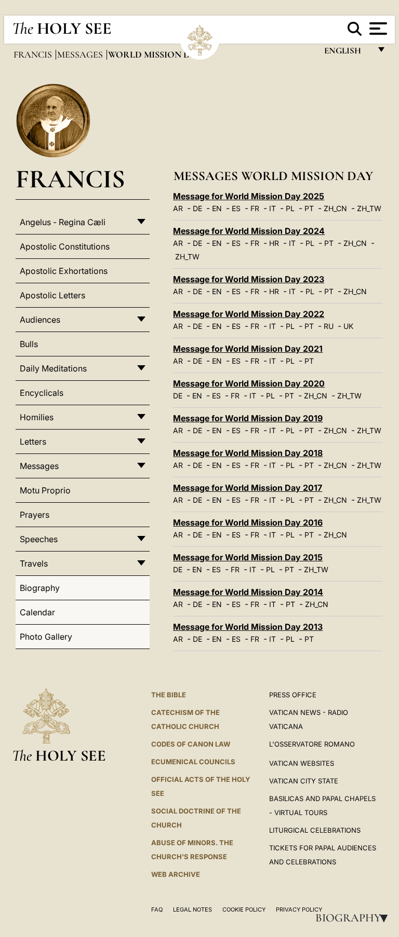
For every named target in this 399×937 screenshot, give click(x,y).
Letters (33, 441)
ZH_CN (335, 208)
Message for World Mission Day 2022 (248, 314)
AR (178, 208)
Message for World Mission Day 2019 (248, 418)
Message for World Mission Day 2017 (247, 488)
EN (217, 208)
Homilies (37, 417)
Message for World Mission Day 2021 (248, 348)
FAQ (157, 909)
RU (329, 326)
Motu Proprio (45, 490)
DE (197, 208)
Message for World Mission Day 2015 (248, 557)
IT (272, 208)
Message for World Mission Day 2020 (249, 383)
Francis (34, 54)
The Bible (168, 695)
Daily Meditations (53, 368)
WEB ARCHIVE (175, 874)
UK (348, 326)
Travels (34, 563)
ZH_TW (369, 208)
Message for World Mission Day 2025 (248, 196)
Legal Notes (192, 909)
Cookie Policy (243, 909)
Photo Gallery (46, 636)
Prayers (34, 514)
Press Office (292, 695)
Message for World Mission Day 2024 (249, 231)
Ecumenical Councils (193, 761)
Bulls (29, 344)
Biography (354, 918)
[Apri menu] (377, 28)
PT (309, 208)
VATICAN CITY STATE (303, 781)
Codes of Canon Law (190, 744)
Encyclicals (41, 393)
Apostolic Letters (52, 295)
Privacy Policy (299, 909)
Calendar (37, 612)
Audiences (40, 319)
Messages (81, 54)
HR (274, 243)
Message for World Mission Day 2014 (248, 592)
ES (236, 208)
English (347, 53)
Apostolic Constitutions (65, 246)
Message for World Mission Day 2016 (248, 522)
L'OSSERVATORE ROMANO (312, 744)
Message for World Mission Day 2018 (248, 453)
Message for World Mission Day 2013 (248, 627)
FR (254, 208)
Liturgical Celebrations (315, 830)
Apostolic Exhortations (64, 271)
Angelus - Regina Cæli (62, 222)
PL (290, 208)
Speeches (39, 539)
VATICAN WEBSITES (301, 763)
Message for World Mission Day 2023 (248, 279)
